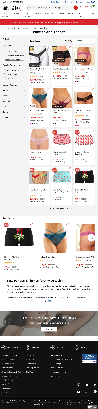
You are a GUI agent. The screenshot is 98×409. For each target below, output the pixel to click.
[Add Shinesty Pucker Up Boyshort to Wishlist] (93, 130)
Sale (92, 13)
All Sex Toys (30, 359)
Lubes (71, 13)
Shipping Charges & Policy (11, 372)
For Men (16, 13)
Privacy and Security (9, 376)
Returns (79, 2)
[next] (91, 238)
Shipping (68, 2)
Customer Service (8, 359)
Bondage (49, 13)
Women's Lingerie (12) (15, 55)
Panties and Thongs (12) (14, 59)
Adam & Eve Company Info (61, 359)
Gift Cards (5, 392)
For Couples (27, 15)
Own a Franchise (57, 376)
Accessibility (6, 388)
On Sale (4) (11, 79)
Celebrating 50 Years (58, 363)
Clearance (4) (12, 74)
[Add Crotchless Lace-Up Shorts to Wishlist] (70, 47)
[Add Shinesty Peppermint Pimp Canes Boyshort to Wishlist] (70, 168)
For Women (5, 15)
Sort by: (69, 40)
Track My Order (7, 363)
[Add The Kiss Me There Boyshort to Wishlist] (93, 168)
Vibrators (38, 13)
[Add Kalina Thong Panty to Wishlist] (48, 89)
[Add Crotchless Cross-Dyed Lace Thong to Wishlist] (93, 89)
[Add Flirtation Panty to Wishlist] (48, 130)
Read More (49, 301)
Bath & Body (82, 15)
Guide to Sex (31, 363)
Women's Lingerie (24, 28)
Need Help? (90, 2)
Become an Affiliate (58, 372)
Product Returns (7, 368)
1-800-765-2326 (17, 2)
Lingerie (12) (11, 51)
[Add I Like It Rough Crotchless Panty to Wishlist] (70, 89)
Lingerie (60, 13)
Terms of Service (8, 384)
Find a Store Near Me (58, 368)
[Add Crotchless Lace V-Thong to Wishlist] (93, 47)
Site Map (29, 372)
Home (5, 28)
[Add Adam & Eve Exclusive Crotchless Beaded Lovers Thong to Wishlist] (48, 47)
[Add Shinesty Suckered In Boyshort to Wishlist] (70, 130)
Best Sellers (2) (13, 70)
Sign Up (49, 329)
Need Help (36, 347)
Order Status (56, 2)
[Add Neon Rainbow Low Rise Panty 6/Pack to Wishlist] (48, 168)
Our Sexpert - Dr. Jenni (35, 368)
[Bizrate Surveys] (93, 361)
